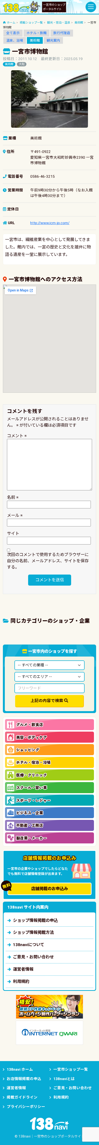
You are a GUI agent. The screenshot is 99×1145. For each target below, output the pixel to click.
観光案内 (53, 40)
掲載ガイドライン (22, 1097)
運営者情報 (23, 969)
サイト (13, 533)
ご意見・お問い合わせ (33, 957)
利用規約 (21, 981)
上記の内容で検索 (47, 700)
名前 (13, 497)
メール (15, 515)
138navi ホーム (20, 1069)
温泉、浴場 (14, 40)
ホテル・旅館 (36, 33)
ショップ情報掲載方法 (33, 932)
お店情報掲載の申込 (24, 1079)
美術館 (35, 40)
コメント (17, 435)
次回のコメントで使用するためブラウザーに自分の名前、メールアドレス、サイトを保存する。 (48, 560)
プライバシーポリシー (26, 1107)
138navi (21, 7)
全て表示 (13, 33)
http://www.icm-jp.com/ (49, 223)
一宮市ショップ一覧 (70, 1069)
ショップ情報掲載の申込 (35, 920)
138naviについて (28, 944)
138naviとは (64, 1079)
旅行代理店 (61, 33)
